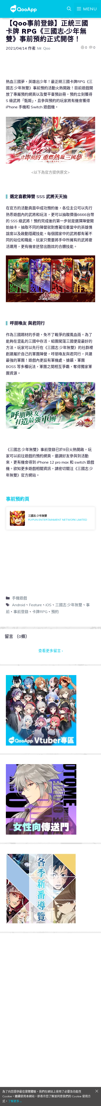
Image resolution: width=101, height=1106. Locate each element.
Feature (35, 604)
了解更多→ (15, 1101)
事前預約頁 (17, 499)
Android (18, 604)
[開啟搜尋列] (69, 9)
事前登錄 (20, 611)
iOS (48, 604)
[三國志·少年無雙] (50, 518)
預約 (55, 611)
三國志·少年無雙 (68, 604)
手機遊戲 (19, 598)
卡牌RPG (39, 611)
